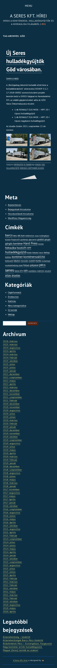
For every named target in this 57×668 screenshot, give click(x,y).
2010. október (10, 601)
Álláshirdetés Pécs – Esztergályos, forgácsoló (27, 643)
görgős (47, 239)
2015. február (10, 535)
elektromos (29, 236)
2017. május (9, 496)
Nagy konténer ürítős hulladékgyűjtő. (22, 646)
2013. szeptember (12, 562)
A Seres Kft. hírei (28, 16)
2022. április (9, 384)
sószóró (48, 271)
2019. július (9, 446)
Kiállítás (12, 301)
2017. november (11, 489)
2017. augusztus (11, 492)
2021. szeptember (12, 397)
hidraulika (10, 247)
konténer (17, 257)
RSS (44, 24)
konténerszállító (34, 257)
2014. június (9, 545)
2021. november (11, 394)
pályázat (34, 265)
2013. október (10, 558)
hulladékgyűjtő (12, 168)
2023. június (9, 367)
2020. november (11, 407)
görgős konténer (14, 243)
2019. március (10, 456)
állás (8, 275)
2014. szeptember (12, 539)
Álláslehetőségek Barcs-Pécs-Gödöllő (23, 640)
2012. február (10, 585)
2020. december (11, 403)
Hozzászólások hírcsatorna (20, 213)
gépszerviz (32, 239)
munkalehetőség (11, 265)
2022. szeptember (12, 377)
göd (43, 165)
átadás (38, 165)
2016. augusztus (11, 512)
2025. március (10, 344)
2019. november (11, 433)
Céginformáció (14, 292)
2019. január (9, 463)
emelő (37, 236)
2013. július (9, 568)
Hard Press (30, 243)
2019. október (10, 436)
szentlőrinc (32, 271)
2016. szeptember (12, 509)
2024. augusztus (11, 347)
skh (26, 270)
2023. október (10, 361)
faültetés (8, 240)
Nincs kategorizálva (17, 305)
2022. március (10, 387)
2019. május (9, 450)
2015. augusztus (11, 529)
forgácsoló (15, 239)
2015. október (10, 525)
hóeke (29, 252)
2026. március (10, 341)
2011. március (10, 595)
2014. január (9, 555)
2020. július (9, 413)
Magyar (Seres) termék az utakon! (20, 650)
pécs (42, 265)
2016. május (9, 519)
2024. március (10, 354)
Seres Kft (19, 271)
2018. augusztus (11, 473)
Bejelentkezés (14, 205)
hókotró (35, 252)
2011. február (10, 598)
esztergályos (44, 236)
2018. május (9, 479)
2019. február (10, 459)
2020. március (10, 420)
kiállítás (8, 257)
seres (22, 168)
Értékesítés (18, 165)
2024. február (10, 357)
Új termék (28, 165)
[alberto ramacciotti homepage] (43, 660)
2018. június (9, 476)
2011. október (10, 588)
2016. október (10, 506)
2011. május (9, 591)
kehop (47, 252)
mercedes (24, 261)
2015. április (9, 532)
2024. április (9, 351)
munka (38, 260)
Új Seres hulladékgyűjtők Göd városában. (25, 61)
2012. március (10, 581)
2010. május (9, 608)
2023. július (9, 364)
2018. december (11, 466)
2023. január (9, 370)
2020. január (9, 426)
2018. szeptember (12, 469)
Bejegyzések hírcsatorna (19, 209)
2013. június (9, 571)
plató (21, 265)
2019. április (9, 453)
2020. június (9, 417)
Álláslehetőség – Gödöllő (16, 637)
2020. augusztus (11, 410)
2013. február (10, 578)
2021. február (10, 400)
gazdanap (24, 239)
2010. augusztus (11, 604)
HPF (29, 247)
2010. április (9, 611)
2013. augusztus (11, 565)
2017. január (9, 502)
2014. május (9, 548)
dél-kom (21, 235)
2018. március (10, 482)
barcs (9, 235)
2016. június (9, 515)
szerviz (40, 270)
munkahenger (46, 261)
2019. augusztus (11, 443)
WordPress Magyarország (19, 218)
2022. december (11, 374)
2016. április (9, 522)
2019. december (11, 430)
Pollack (26, 265)
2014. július (9, 542)
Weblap (11, 314)
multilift (32, 261)
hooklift (21, 247)
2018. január (9, 486)
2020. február (10, 423)
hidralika (41, 244)
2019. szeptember (12, 440)
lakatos (17, 260)
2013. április (9, 575)
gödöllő (40, 239)
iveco (41, 252)
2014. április (9, 552)
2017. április (9, 499)
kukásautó (9, 261)
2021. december (11, 390)
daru (15, 235)
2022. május (9, 380)
